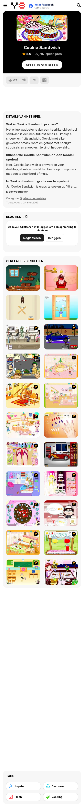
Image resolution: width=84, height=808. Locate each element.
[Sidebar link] (5, 5)
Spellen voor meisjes (33, 198)
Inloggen (54, 238)
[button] (17, 191)
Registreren (32, 238)
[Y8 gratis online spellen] (18, 5)
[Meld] (34, 80)
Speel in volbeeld (42, 65)
